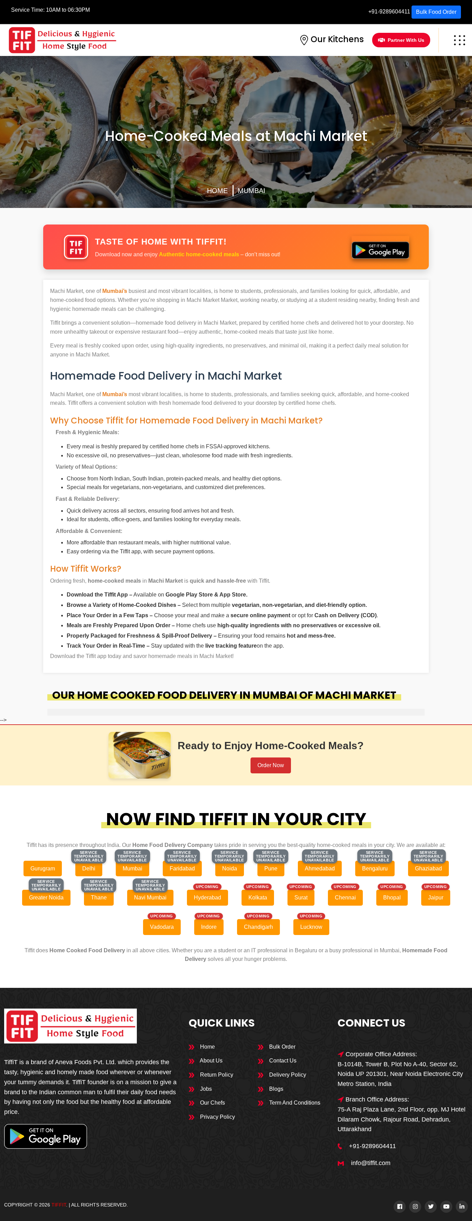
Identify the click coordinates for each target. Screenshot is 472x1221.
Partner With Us (406, 40)
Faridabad (182, 868)
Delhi (88, 868)
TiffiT (58, 1205)
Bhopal (392, 897)
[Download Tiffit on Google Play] (380, 247)
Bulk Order (281, 1047)
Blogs (275, 1089)
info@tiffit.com (370, 1163)
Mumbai (251, 190)
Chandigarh (258, 927)
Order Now (270, 765)
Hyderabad (207, 897)
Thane (99, 897)
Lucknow (311, 927)
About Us (211, 1060)
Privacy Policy (217, 1117)
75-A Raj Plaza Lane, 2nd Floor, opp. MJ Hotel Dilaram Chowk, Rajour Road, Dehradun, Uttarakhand (401, 1119)
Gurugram (42, 868)
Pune (270, 868)
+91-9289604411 (389, 12)
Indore (209, 927)
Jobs (205, 1089)
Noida (229, 868)
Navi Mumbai (150, 897)
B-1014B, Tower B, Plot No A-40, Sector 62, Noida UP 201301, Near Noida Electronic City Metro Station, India (400, 1074)
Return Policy (216, 1075)
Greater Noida (46, 897)
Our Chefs (212, 1103)
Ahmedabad (320, 868)
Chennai (345, 897)
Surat (301, 897)
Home (217, 190)
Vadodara (162, 927)
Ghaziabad (428, 868)
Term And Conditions (294, 1103)
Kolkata (257, 897)
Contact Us (282, 1060)
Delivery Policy (287, 1075)
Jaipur (435, 897)
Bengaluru (375, 868)
